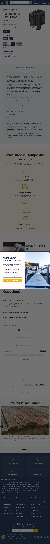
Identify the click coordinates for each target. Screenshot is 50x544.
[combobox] (12, 269)
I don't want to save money (12, 282)
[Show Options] (20, 269)
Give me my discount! (12, 280)
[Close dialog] (49, 252)
